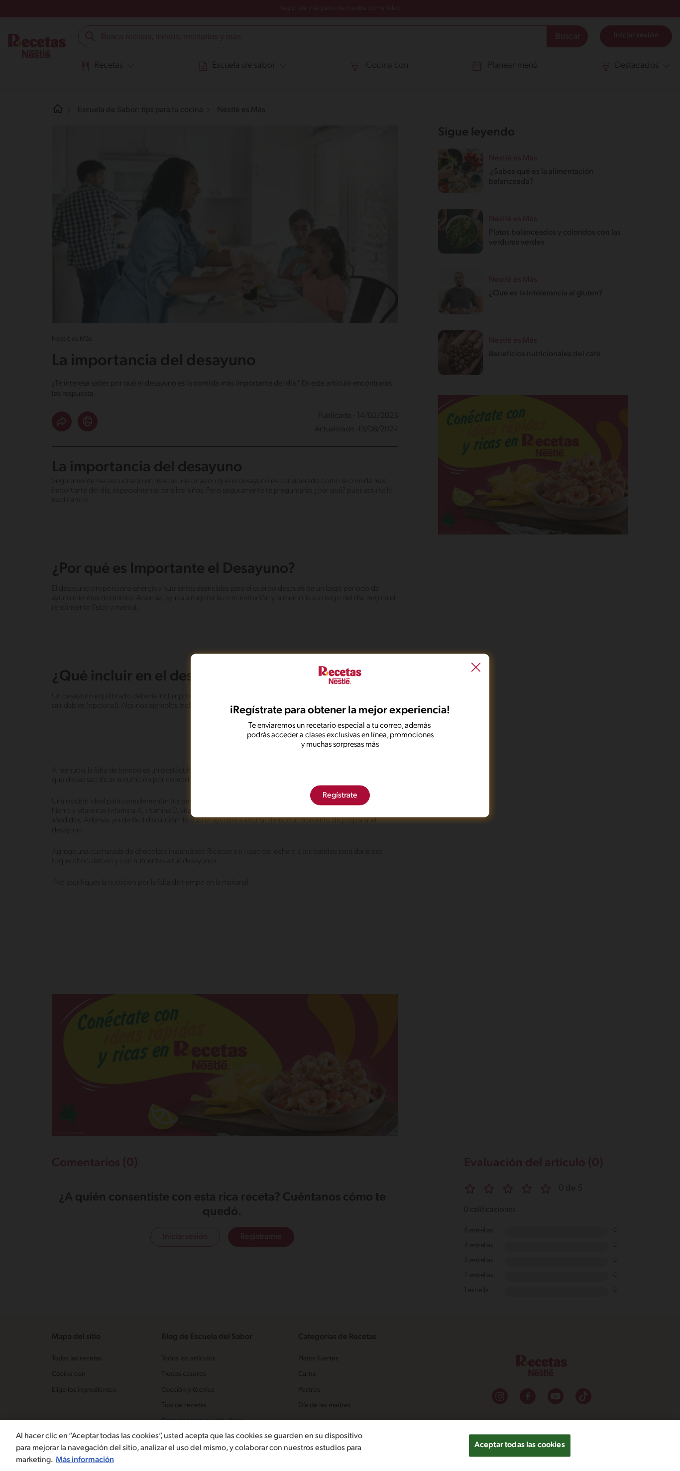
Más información (85, 1460)
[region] (340, 1445)
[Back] (475, 668)
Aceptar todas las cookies (519, 1445)
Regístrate (340, 796)
